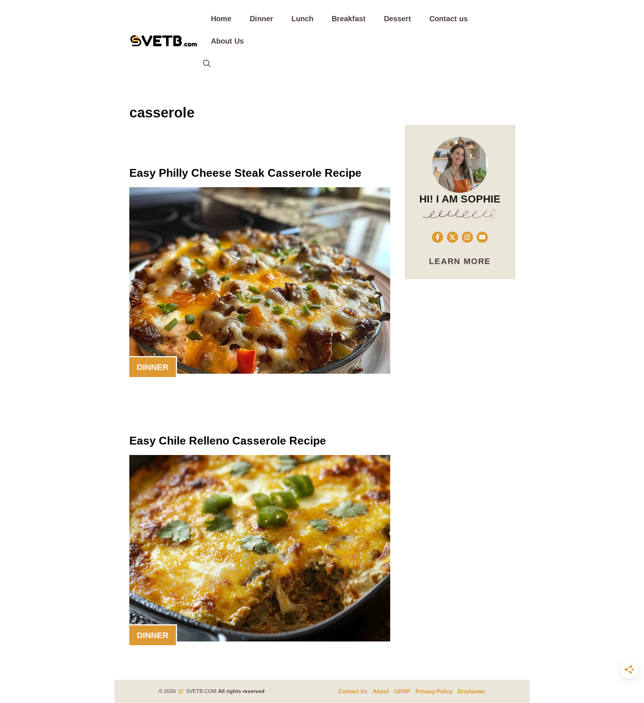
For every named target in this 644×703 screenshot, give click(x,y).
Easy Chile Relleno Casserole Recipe (227, 440)
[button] (207, 63)
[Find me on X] (452, 237)
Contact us (448, 19)
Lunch (302, 19)
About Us (227, 41)
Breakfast (349, 19)
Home (221, 19)
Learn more (460, 261)
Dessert (397, 19)
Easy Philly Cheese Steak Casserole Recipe (245, 173)
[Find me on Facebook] (437, 237)
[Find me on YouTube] (482, 237)
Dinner (261, 19)
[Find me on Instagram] (467, 237)
